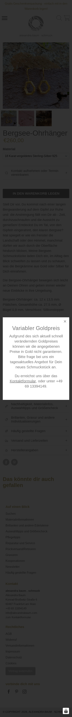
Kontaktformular (23, 381)
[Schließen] (65, 322)
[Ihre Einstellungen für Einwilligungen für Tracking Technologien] (66, 711)
